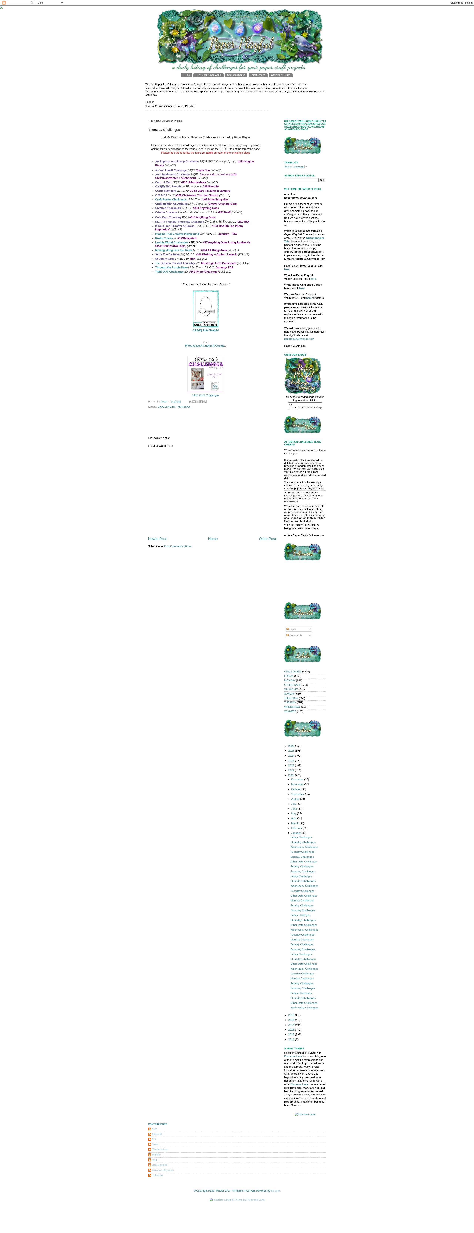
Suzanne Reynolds (163, 1170)
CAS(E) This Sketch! (205, 330)
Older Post (267, 539)
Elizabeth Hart (160, 1149)
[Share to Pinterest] (205, 401)
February (297, 828)
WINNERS (290, 711)
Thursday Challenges (303, 842)
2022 (291, 765)
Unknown (157, 1175)
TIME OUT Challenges (169, 271)
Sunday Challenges (302, 866)
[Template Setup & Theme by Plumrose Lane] (237, 1199)
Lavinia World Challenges (171, 242)
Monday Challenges (302, 856)
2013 (291, 1039)
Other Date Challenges (304, 861)
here (287, 269)
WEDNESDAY (292, 707)
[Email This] (191, 401)
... (195, 226)
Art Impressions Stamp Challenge (177, 161)
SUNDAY (289, 693)
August (295, 799)
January (296, 833)
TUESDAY (290, 702)
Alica (154, 1129)
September (298, 794)
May (294, 813)
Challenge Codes (236, 75)
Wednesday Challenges (304, 847)
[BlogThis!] (194, 401)
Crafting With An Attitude (171, 203)
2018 (291, 1019)
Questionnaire (258, 75)
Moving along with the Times (173, 250)
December (297, 779)
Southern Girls (164, 258)
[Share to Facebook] (201, 401)
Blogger (275, 1190)
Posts (292, 629)
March (295, 823)
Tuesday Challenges (302, 851)
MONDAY (289, 680)
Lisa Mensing (159, 1164)
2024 (291, 755)
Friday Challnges (300, 915)
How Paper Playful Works (208, 75)
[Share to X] (198, 401)
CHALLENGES (166, 406)
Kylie (154, 1159)
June (294, 808)
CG (154, 1139)
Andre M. (157, 1134)
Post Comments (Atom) (178, 546)
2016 (291, 1029)
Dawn (155, 1144)
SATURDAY (291, 689)
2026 (291, 746)
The (175, 263)
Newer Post (157, 539)
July (294, 804)
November (297, 784)
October (296, 789)
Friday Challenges (301, 837)
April (294, 818)
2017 (291, 1024)
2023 (291, 760)
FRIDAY (288, 676)
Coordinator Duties (280, 75)
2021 (291, 770)
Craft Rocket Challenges (171, 199)
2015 (291, 1034)
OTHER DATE (292, 684)
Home (187, 75)
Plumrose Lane (293, 1056)
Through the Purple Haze (171, 267)
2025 (291, 750)
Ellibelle (156, 1154)
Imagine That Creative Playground (177, 233)
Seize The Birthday (167, 254)
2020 (291, 775)
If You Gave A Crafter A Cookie (204, 345)
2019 (291, 1015)
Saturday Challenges (303, 871)
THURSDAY (183, 406)
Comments (295, 635)
